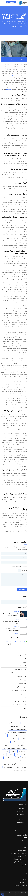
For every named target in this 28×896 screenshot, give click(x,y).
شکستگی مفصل (11, 748)
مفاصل (24, 711)
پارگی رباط (7, 760)
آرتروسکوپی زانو (13, 59)
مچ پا (24, 708)
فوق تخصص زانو (22, 751)
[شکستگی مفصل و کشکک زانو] (19, 642)
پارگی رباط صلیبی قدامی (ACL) (18, 672)
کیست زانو (16, 770)
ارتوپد (24, 662)
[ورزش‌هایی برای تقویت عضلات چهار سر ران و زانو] (23, 622)
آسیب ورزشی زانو (22, 732)
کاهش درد (17, 767)
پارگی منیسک (23, 679)
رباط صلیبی (12, 745)
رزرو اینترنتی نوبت (11, 2)
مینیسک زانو (10, 754)
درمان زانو (23, 745)
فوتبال (4, 748)
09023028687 (20, 822)
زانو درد (24, 748)
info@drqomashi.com (18, 830)
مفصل (7, 751)
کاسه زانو (24, 767)
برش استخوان (23, 738)
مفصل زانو (8, 89)
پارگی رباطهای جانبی (21, 676)
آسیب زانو (23, 658)
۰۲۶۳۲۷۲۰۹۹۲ (20, 826)
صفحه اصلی (24, 840)
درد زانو (7, 741)
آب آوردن (24, 722)
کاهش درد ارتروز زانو (8, 767)
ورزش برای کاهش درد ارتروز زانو (19, 760)
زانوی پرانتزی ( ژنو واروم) (20, 701)
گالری (25, 873)
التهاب (10, 735)
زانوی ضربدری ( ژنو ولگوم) (19, 704)
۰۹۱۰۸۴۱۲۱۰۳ (20, 811)
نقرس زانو (23, 757)
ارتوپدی (24, 735)
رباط (18, 745)
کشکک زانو (23, 770)
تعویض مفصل (14, 738)
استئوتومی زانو (22, 665)
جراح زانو (14, 741)
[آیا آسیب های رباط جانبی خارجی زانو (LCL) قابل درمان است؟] (23, 614)
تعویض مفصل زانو (22, 686)
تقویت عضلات (14, 75)
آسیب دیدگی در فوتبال (21, 729)
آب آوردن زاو (17, 722)
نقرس (4, 754)
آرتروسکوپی (23, 726)
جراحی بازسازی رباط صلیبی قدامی (18, 690)
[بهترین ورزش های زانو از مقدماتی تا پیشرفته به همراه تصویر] (23, 628)
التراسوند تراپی (17, 735)
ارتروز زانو (13, 732)
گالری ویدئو (24, 876)
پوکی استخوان (22, 683)
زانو (25, 697)
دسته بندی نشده (22, 694)
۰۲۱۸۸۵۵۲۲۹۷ (20, 814)
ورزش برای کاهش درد (9, 757)
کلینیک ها (25, 879)
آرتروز (10, 722)
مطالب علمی (24, 843)
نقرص (17, 757)
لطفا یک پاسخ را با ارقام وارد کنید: (19, 566)
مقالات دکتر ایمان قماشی (21, 885)
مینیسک (17, 754)
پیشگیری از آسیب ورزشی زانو (10, 764)
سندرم (18, 748)
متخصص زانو (13, 751)
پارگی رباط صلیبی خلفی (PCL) (19, 669)
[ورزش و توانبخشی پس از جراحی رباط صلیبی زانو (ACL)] (23, 636)
